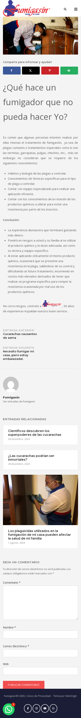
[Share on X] (31, 71)
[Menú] (76, 9)
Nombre (9, 627)
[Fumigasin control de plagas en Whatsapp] (53, 708)
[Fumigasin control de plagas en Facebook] (28, 708)
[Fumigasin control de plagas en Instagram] (36, 708)
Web (6, 664)
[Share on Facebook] (12, 71)
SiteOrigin (71, 696)
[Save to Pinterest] (50, 71)
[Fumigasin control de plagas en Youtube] (45, 708)
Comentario (11, 582)
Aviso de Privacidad (39, 696)
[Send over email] (69, 71)
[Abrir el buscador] (65, 9)
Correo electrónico (16, 646)
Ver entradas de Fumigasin (19, 401)
